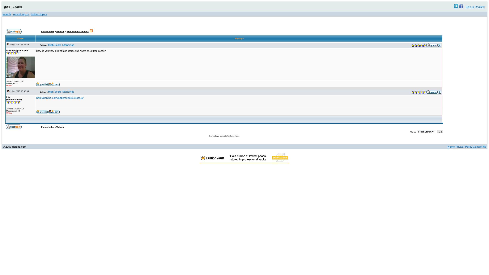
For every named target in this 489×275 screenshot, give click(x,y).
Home (451, 146)
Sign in (470, 6)
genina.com (13, 7)
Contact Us (479, 146)
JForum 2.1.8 (222, 136)
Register (480, 6)
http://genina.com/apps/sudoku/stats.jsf (59, 97)
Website (60, 31)
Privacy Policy (464, 146)
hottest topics (39, 14)
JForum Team (234, 136)
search (7, 14)
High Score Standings (78, 31)
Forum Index (47, 31)
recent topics (21, 14)
